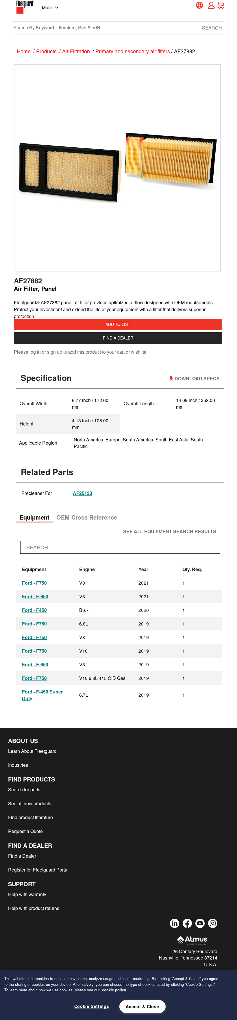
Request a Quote (25, 831)
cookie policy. (114, 990)
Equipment (34, 517)
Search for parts (24, 789)
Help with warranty (27, 894)
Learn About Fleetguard (32, 751)
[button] (210, 5)
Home (24, 51)
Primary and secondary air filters (132, 51)
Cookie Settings (91, 1006)
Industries (18, 765)
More (47, 7)
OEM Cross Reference (86, 517)
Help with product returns (33, 908)
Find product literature (30, 817)
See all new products (29, 803)
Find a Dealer (118, 338)
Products (46, 51)
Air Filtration (76, 51)
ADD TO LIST (117, 324)
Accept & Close (142, 1006)
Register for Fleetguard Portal (38, 869)
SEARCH (212, 27)
